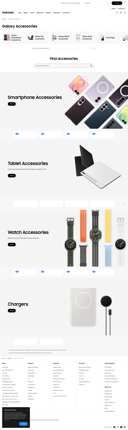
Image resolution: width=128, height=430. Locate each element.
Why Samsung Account (85, 367)
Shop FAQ (55, 376)
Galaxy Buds (31, 376)
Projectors (30, 382)
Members (81, 373)
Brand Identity (108, 397)
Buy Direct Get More (7, 370)
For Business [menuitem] (121, 8)
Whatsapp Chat (57, 390)
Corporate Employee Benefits (10, 393)
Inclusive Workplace (110, 376)
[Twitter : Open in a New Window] (118, 427)
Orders (81, 376)
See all (12, 104)
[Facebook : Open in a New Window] (114, 427)
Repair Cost (56, 384)
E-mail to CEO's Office (59, 396)
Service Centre (57, 382)
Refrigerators (31, 387)
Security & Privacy (109, 370)
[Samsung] (7, 13)
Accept (23, 424)
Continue (117, 3)
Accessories (31, 399)
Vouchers (81, 384)
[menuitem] (19, 13)
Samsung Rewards (84, 370)
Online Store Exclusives (8, 390)
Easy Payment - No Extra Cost (10, 396)
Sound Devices (32, 384)
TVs (29, 379)
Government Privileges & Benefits (11, 402)
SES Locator (5, 405)
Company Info (108, 391)
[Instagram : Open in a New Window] (125, 427)
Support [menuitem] (114, 8)
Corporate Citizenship (110, 379)
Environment (108, 367)
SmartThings (5, 376)
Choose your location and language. (70, 3)
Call (54, 393)
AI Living (4, 373)
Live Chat (56, 387)
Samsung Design (109, 411)
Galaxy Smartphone (33, 367)
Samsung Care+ (6, 379)
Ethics (106, 408)
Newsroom (108, 405)
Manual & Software (58, 370)
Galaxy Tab (31, 370)
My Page (81, 379)
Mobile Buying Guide (7, 382)
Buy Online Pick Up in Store (9, 399)
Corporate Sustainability (111, 382)
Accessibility (108, 373)
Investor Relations (110, 402)
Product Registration (84, 382)
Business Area (108, 394)
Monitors (30, 396)
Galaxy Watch (31, 373)
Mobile (4, 19)
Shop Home (5, 367)
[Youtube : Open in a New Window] (121, 427)
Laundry (30, 390)
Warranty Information (59, 379)
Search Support (57, 373)
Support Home (57, 367)
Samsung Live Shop (7, 387)
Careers (107, 400)
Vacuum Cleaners (32, 393)
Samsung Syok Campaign (9, 384)
